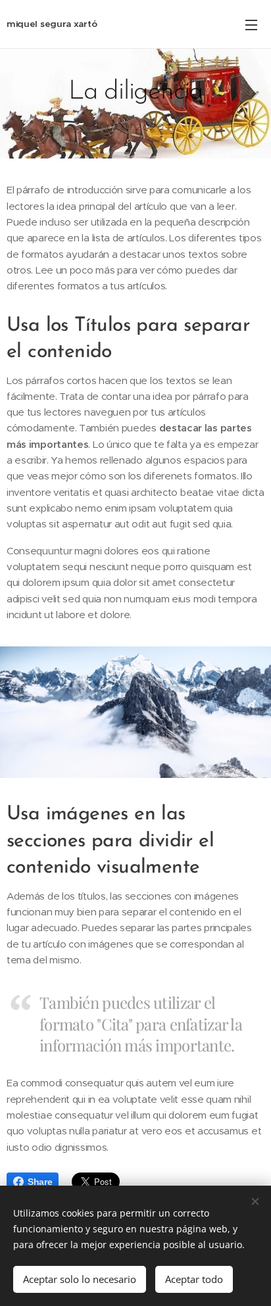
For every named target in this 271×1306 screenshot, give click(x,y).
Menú (251, 24)
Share (40, 1181)
